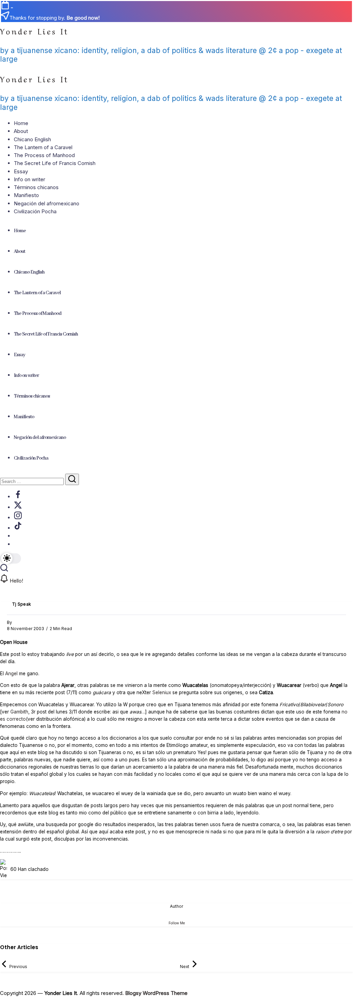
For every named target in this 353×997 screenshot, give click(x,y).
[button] (10, 558)
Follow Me (177, 923)
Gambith (19, 712)
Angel (11, 673)
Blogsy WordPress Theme (156, 993)
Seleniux (162, 692)
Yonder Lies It (34, 31)
